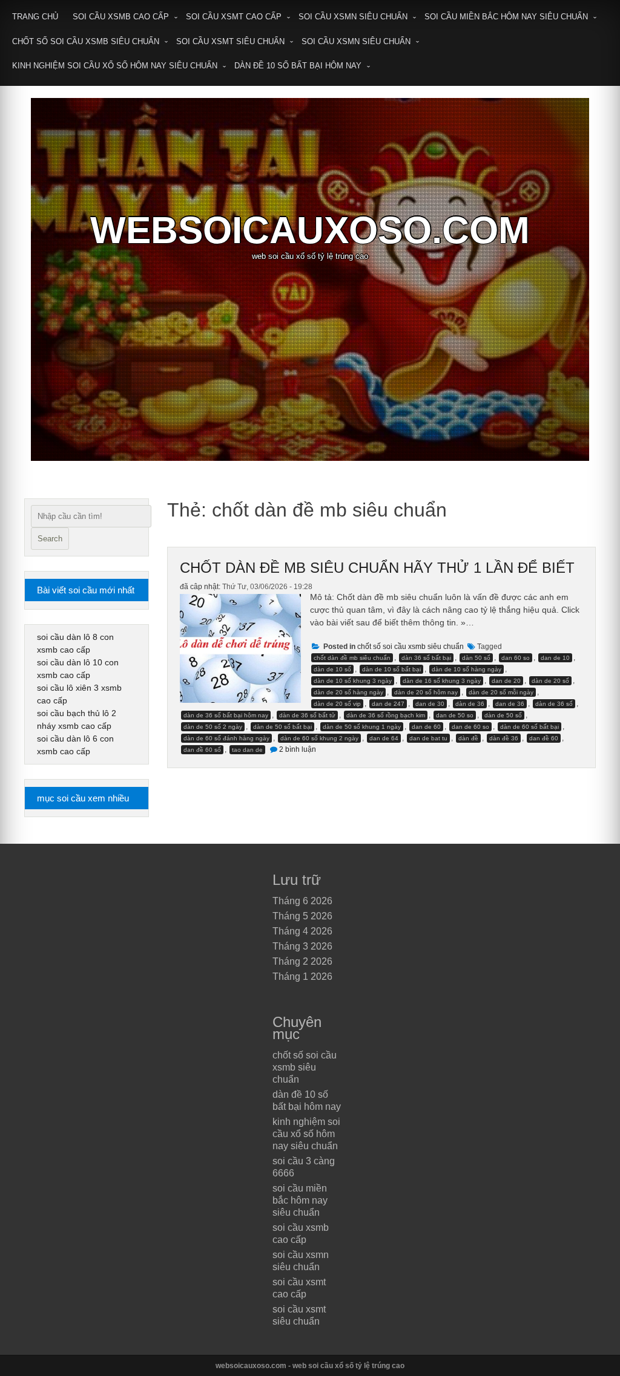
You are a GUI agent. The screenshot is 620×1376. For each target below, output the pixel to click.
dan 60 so (515, 657)
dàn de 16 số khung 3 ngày (442, 680)
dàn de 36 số (554, 703)
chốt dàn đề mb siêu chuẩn (352, 657)
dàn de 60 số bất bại (529, 726)
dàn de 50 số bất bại (282, 726)
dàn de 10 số (332, 669)
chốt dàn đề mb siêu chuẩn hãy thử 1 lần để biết (377, 567)
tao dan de (247, 749)
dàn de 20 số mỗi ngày (501, 692)
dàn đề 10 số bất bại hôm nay (297, 65)
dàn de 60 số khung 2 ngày (319, 738)
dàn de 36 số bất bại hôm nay (225, 715)
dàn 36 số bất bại (426, 657)
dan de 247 (388, 703)
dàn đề (468, 738)
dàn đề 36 (503, 738)
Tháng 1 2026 (302, 976)
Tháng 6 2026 (302, 901)
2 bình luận (297, 749)
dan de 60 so (470, 726)
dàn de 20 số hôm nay (426, 692)
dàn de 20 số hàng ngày (348, 692)
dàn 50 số (476, 657)
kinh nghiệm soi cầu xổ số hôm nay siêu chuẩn (114, 65)
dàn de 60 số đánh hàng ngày (226, 738)
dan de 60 (426, 726)
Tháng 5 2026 (302, 916)
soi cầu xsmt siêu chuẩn (230, 41)
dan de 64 (383, 738)
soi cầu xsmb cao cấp (121, 16)
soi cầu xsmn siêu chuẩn (352, 16)
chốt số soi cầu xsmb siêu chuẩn (85, 41)
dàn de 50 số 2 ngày (212, 726)
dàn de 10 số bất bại (391, 669)
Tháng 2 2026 (302, 961)
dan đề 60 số (202, 749)
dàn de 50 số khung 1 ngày (362, 726)
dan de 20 (506, 680)
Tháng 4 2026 (302, 931)
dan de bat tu (428, 738)
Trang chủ (35, 16)
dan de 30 (429, 703)
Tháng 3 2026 (302, 946)
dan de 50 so (454, 715)
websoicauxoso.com (310, 230)
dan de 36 (509, 703)
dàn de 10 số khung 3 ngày (353, 680)
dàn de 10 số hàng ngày (466, 669)
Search (50, 538)
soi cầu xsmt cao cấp (234, 16)
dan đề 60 (543, 738)
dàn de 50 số (503, 715)
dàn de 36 (469, 703)
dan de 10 (555, 657)
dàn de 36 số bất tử (307, 715)
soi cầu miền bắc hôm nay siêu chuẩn (506, 16)
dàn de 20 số (550, 680)
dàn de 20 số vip (337, 703)
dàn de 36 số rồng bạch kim (385, 715)
